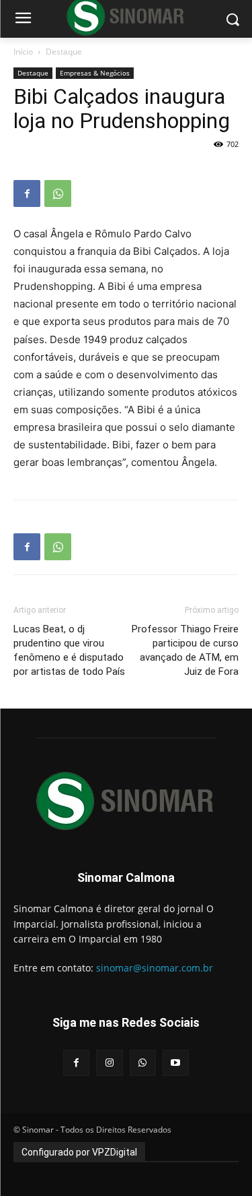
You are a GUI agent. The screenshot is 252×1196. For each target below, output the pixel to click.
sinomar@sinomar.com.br (154, 967)
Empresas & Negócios (95, 73)
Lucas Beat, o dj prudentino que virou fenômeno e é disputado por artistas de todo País (69, 650)
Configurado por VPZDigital (79, 1152)
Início (23, 51)
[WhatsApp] (57, 193)
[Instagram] (109, 1063)
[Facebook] (26, 193)
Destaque (64, 51)
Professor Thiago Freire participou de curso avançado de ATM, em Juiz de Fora (185, 650)
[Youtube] (176, 1063)
